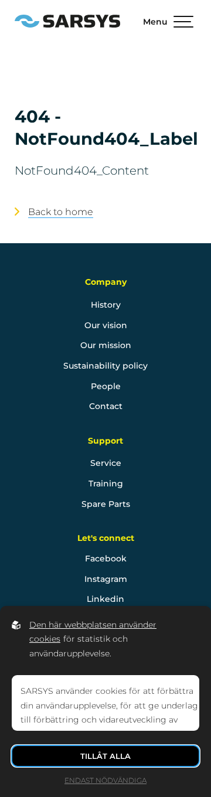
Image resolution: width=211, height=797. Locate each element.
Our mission (105, 345)
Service (105, 463)
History (106, 304)
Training (106, 483)
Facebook (106, 558)
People (106, 386)
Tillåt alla (105, 756)
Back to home (60, 211)
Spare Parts (105, 504)
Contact (105, 406)
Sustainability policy (105, 365)
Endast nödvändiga (105, 780)
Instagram (105, 579)
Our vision (105, 325)
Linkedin (105, 599)
